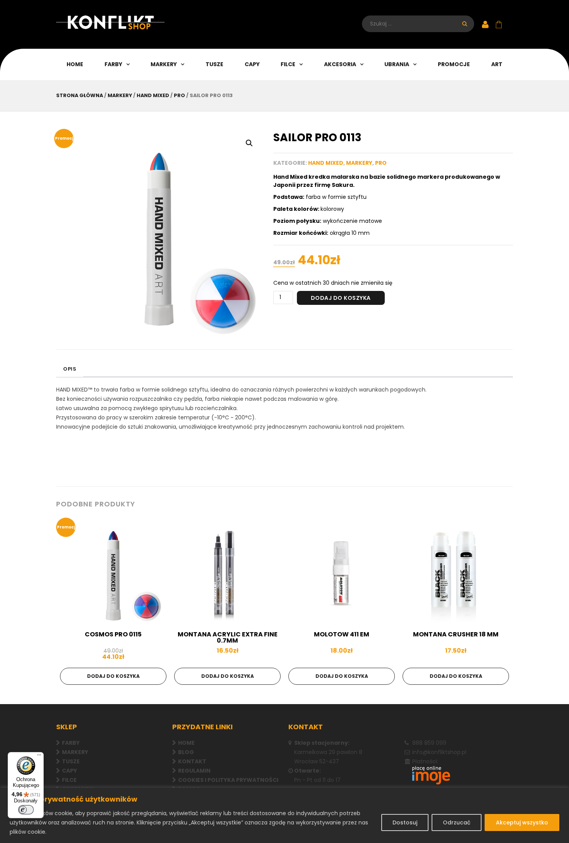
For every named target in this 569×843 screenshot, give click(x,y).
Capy (252, 64)
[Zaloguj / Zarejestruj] (485, 25)
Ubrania (396, 64)
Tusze (214, 64)
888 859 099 (429, 743)
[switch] (26, 809)
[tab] (69, 369)
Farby (113, 64)
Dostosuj (404, 822)
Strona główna (79, 95)
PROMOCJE (454, 64)
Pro (179, 95)
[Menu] (39, 756)
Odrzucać (456, 822)
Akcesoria (340, 64)
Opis (69, 369)
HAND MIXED (153, 95)
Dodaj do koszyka (341, 298)
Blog (186, 752)
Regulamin (194, 771)
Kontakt (192, 761)
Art (496, 64)
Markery (75, 752)
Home (75, 64)
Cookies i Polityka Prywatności (228, 780)
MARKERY (164, 64)
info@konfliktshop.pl (439, 752)
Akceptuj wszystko (522, 822)
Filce (288, 64)
